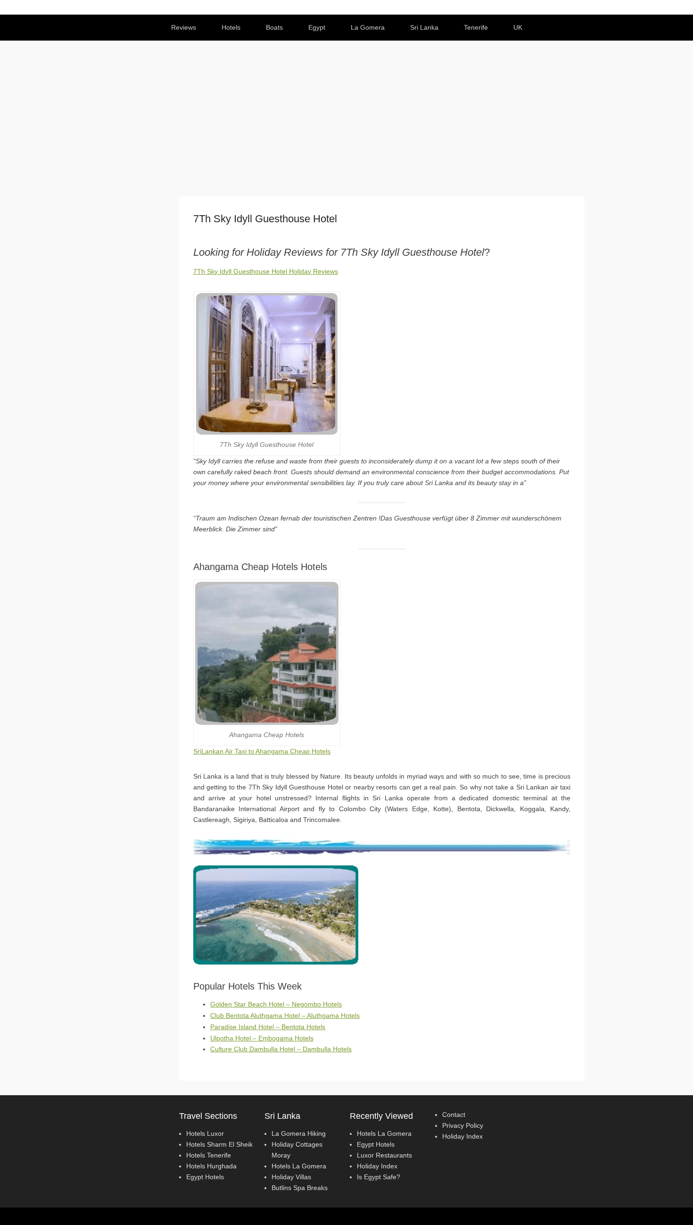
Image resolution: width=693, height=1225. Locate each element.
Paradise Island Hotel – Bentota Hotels (267, 1027)
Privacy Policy (462, 1125)
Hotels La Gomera (299, 1166)
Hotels (231, 27)
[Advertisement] (346, 111)
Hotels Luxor (205, 1133)
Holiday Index (377, 1166)
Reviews (183, 27)
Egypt (316, 27)
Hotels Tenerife (208, 1155)
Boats (274, 27)
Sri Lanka (424, 27)
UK (517, 27)
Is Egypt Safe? (378, 1177)
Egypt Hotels (205, 1177)
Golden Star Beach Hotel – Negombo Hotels (276, 1004)
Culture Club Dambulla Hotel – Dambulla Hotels (281, 1049)
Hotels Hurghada (211, 1166)
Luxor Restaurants (384, 1155)
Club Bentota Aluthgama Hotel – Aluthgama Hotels (285, 1015)
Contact (453, 1114)
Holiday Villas (291, 1177)
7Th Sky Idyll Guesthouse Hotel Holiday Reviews (265, 271)
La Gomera (368, 27)
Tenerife (476, 27)
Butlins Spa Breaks (300, 1187)
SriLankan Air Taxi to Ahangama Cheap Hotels (261, 751)
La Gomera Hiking (299, 1133)
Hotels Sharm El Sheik (219, 1144)
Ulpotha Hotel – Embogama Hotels (262, 1038)
